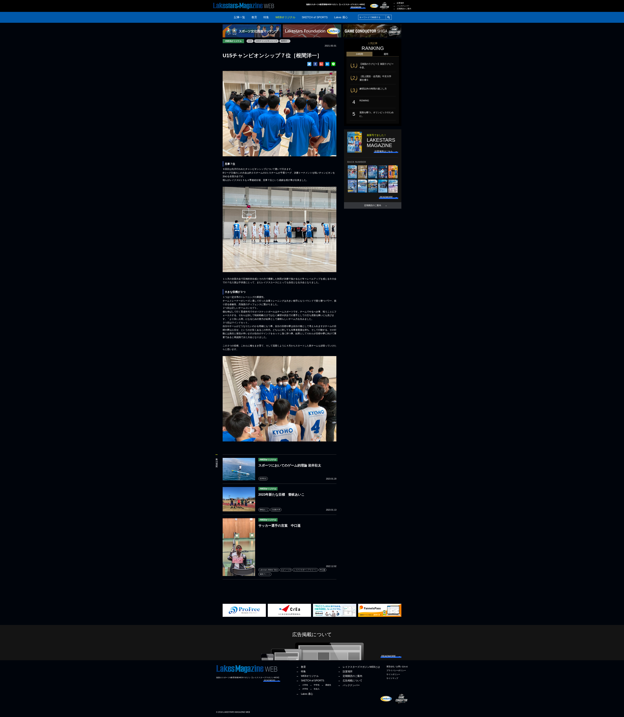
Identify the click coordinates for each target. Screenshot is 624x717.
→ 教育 (301, 667)
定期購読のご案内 (372, 205)
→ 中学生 (315, 685)
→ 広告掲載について (350, 680)
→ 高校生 (326, 685)
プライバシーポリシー (396, 670)
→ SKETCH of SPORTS (310, 680)
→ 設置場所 (398, 3)
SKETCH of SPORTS (315, 17)
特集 (266, 17)
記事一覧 (239, 17)
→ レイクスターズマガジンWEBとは (359, 667)
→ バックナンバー (401, 6)
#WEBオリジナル (233, 41)
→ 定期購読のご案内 (402, 9)
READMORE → (358, 7)
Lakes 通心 (341, 17)
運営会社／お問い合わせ (397, 666)
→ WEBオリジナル (307, 676)
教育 (254, 17)
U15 (250, 41)
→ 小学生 (303, 685)
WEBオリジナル (285, 17)
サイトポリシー (393, 674)
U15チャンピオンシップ (266, 41)
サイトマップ (392, 678)
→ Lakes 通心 (304, 694)
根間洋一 (285, 41)
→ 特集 (301, 671)
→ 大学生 (303, 689)
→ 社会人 (315, 689)
